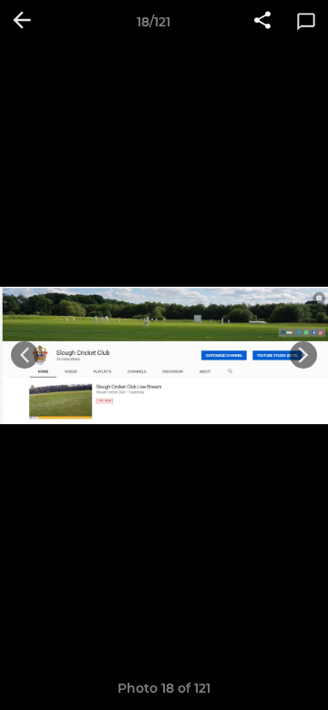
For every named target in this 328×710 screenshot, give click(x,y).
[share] (262, 22)
